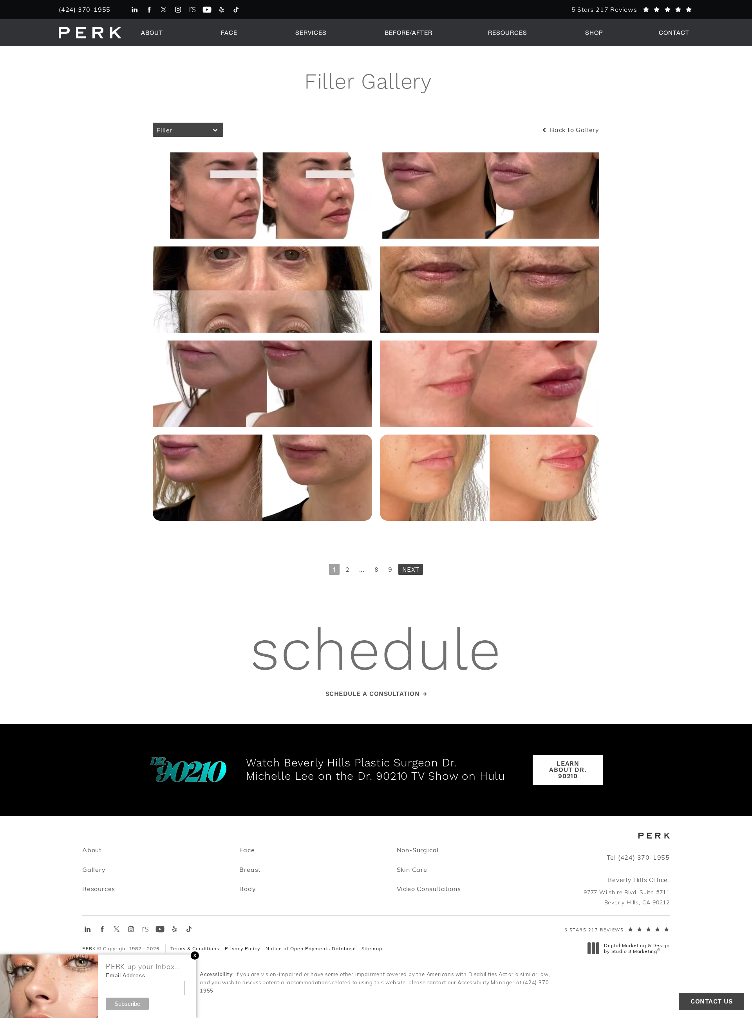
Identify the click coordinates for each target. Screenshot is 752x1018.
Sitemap (372, 948)
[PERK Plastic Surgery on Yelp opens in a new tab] (221, 9)
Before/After (408, 32)
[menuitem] (134, 9)
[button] (195, 955)
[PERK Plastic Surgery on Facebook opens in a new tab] (149, 9)
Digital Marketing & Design (637, 948)
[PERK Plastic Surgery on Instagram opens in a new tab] (178, 9)
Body (247, 888)
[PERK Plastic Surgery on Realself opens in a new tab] (192, 9)
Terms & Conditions (194, 948)
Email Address (125, 975)
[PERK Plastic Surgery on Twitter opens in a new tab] (163, 9)
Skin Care (412, 869)
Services (311, 32)
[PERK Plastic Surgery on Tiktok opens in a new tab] (236, 9)
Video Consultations (429, 888)
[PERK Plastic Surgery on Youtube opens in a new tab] (207, 9)
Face (229, 32)
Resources (507, 32)
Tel (638, 857)
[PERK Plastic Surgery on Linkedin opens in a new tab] (134, 9)
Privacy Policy (242, 948)
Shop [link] (594, 32)
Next (410, 570)
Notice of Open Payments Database (311, 948)
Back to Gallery (573, 130)
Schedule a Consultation (372, 694)
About (152, 32)
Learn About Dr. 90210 (567, 770)
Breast (250, 869)
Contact (674, 32)
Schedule (376, 652)
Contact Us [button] (711, 1001)
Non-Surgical (418, 850)
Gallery (94, 869)
